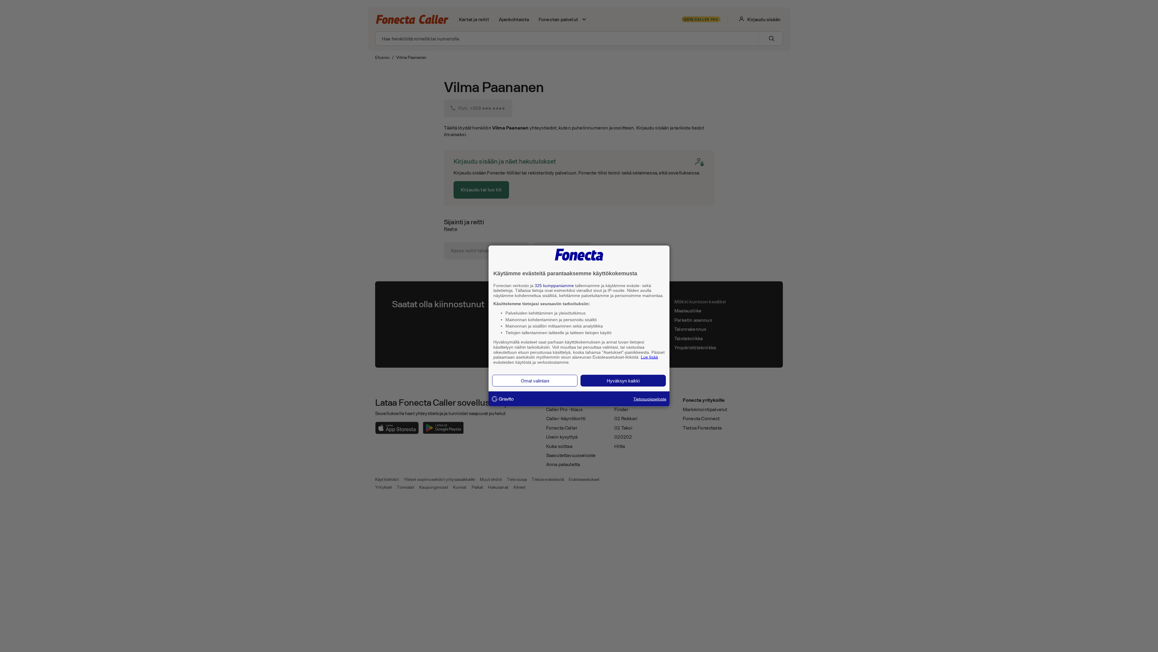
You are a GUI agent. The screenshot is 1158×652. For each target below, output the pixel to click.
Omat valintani (535, 380)
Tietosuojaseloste (649, 398)
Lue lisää (649, 357)
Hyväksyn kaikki (623, 380)
